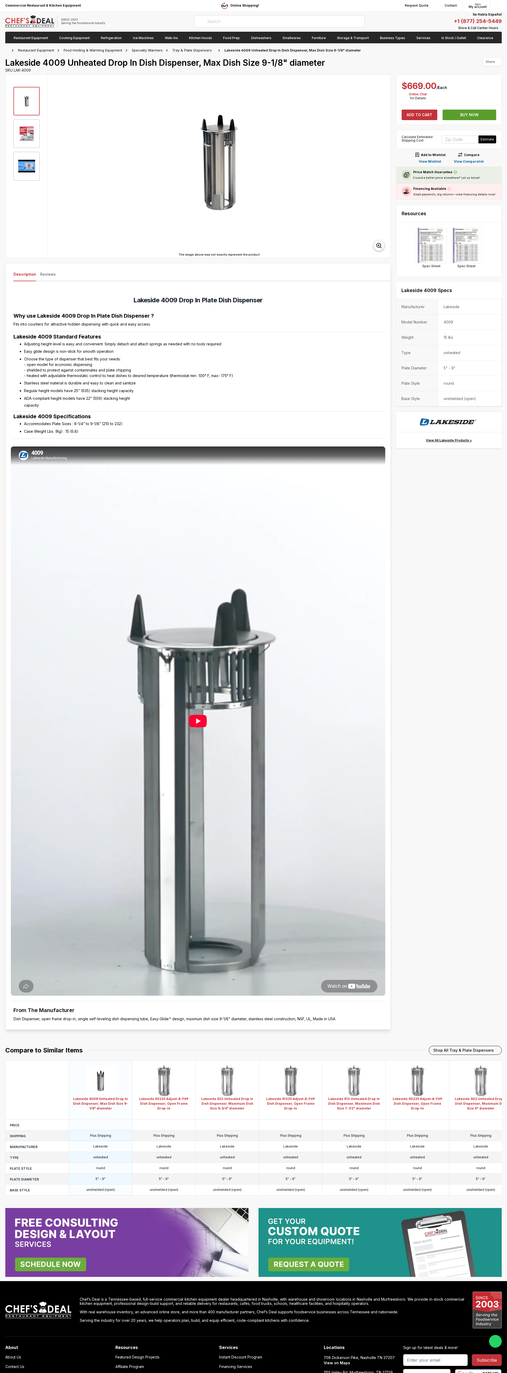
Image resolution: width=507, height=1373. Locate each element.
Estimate (487, 139)
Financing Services (235, 1367)
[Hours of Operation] (500, 28)
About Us (13, 1357)
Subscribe (487, 1360)
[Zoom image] (379, 245)
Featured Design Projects (137, 1357)
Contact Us (14, 1367)
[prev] (54, 166)
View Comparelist (468, 161)
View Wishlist (430, 161)
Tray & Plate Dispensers (192, 50)
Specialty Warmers (147, 50)
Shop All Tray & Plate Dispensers (463, 1050)
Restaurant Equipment (36, 50)
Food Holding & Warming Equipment (93, 50)
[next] (384, 166)
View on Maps (337, 1363)
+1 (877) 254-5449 (478, 21)
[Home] (8, 50)
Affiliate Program (129, 1367)
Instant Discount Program (240, 1357)
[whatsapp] (495, 1341)
